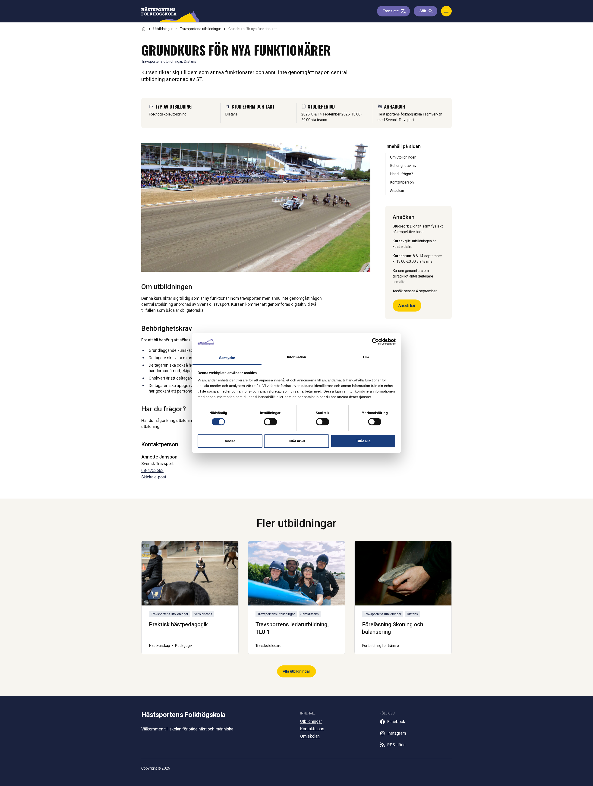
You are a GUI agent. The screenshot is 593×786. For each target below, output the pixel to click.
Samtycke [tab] (227, 358)
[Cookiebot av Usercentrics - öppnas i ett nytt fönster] (375, 341)
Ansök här (407, 305)
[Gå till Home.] (143, 28)
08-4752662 (152, 470)
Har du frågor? (401, 174)
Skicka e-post (153, 476)
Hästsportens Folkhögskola (183, 715)
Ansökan (397, 190)
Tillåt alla (363, 441)
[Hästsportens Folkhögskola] (171, 14)
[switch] (270, 421)
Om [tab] (366, 357)
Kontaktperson (402, 182)
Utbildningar (311, 721)
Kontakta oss (312, 728)
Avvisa (230, 441)
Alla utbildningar (296, 671)
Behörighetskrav (403, 165)
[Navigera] (446, 11)
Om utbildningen (403, 157)
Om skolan (310, 736)
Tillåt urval (296, 441)
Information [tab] (296, 357)
